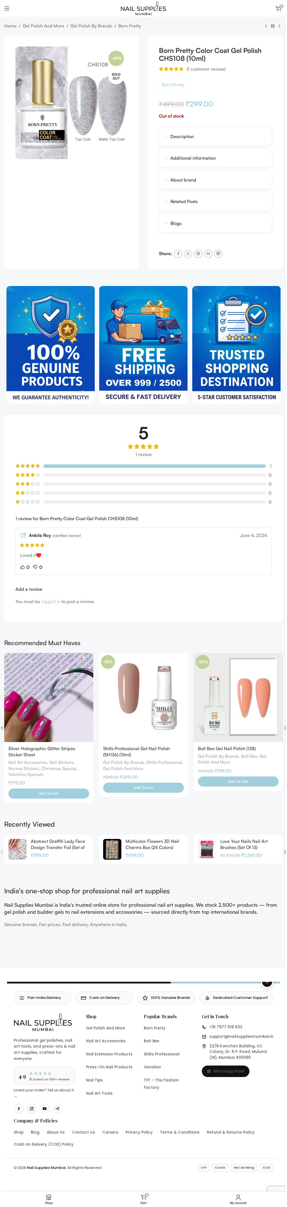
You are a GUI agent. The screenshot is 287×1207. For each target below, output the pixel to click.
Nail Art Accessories (27, 762)
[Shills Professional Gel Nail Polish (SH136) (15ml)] (143, 697)
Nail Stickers (61, 762)
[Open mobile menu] (7, 8)
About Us (56, 1132)
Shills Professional (164, 762)
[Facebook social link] (178, 254)
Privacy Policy (139, 1132)
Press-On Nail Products (109, 1067)
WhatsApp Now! (228, 1071)
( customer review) (206, 69)
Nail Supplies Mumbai (46, 1167)
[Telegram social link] (218, 254)
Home (10, 26)
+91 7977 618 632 (225, 1027)
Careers (110, 1132)
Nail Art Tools (99, 1093)
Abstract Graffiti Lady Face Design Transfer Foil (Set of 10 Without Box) (58, 847)
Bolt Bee (249, 756)
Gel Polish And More (43, 26)
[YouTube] (45, 1109)
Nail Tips (94, 1080)
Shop (19, 1132)
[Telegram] (57, 1109)
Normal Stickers (23, 768)
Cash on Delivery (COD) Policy (43, 1144)
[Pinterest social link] (198, 254)
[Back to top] (267, 982)
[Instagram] (32, 1109)
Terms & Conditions (180, 1132)
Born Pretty (129, 26)
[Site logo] (143, 8)
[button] (48, 794)
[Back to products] (272, 26)
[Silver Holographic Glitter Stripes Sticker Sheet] (48, 697)
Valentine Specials (25, 774)
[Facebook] (19, 1109)
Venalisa (152, 1067)
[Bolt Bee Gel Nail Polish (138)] (238, 697)
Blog (35, 1132)
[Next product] (279, 26)
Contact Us (83, 1132)
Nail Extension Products (109, 1054)
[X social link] (188, 254)
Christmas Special (58, 768)
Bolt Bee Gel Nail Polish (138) (227, 748)
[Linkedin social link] (208, 254)
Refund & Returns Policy (230, 1132)
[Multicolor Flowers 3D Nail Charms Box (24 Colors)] (112, 849)
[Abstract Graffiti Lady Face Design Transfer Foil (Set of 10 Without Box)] (17, 849)
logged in (51, 601)
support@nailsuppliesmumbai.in (241, 1036)
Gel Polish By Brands (91, 26)
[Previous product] (266, 26)
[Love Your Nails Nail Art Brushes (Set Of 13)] (207, 849)
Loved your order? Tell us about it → (44, 1093)
